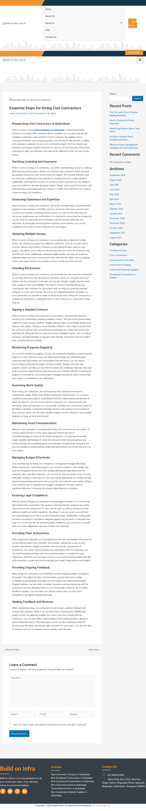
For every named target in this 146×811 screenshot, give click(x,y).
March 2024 (115, 204)
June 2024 (114, 189)
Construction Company (120, 265)
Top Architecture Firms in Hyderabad (68, 788)
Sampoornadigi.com (101, 805)
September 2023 (117, 233)
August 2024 (115, 180)
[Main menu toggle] (140, 60)
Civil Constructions (37, 113)
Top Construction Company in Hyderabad (70, 774)
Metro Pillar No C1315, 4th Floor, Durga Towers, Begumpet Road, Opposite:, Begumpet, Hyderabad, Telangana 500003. (124, 783)
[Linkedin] (24, 791)
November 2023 (117, 223)
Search (113, 94)
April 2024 (114, 199)
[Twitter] (10, 791)
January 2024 (116, 213)
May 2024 (114, 194)
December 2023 (117, 218)
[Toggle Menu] (120, 23)
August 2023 (115, 237)
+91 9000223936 (115, 775)
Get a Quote (132, 23)
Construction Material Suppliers (124, 269)
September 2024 (117, 175)
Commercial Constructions (122, 260)
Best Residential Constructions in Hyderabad (72, 778)
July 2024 (114, 184)
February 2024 (116, 209)
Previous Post (11, 650)
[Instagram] (17, 791)
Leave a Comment (18, 113)
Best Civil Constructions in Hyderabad (68, 785)
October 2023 (116, 228)
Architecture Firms (118, 250)
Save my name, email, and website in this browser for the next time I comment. (50, 724)
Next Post (95, 650)
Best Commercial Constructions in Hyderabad (72, 781)
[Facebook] (3, 791)
